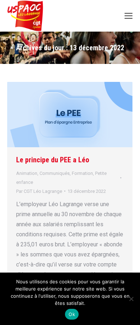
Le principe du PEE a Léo (52, 159)
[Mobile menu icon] (128, 15)
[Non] (131, 298)
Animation (26, 173)
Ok (72, 314)
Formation (82, 173)
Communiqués (54, 173)
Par (39, 191)
